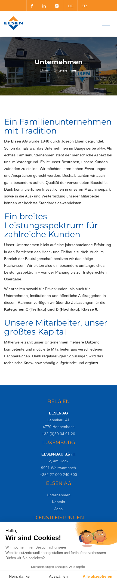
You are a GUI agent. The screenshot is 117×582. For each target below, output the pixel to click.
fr (84, 6)
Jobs (58, 509)
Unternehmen (58, 495)
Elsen (44, 70)
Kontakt (58, 502)
